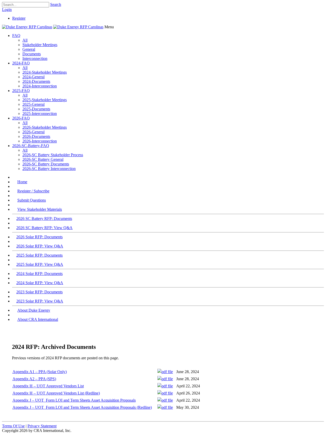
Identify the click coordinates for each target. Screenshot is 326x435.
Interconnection (34, 58)
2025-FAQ (21, 90)
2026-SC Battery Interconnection (49, 168)
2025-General (33, 104)
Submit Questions (31, 200)
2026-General (33, 132)
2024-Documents (36, 81)
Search (55, 4)
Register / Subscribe (33, 191)
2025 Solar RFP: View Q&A (39, 264)
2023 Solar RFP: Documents (39, 292)
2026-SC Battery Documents (45, 164)
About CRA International (37, 319)
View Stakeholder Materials (39, 209)
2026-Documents (36, 136)
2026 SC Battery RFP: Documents (44, 218)
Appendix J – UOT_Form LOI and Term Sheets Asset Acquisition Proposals (74, 400)
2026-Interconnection (39, 141)
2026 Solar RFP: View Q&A (39, 246)
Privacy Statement (42, 426)
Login (7, 9)
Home (22, 182)
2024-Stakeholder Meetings (44, 72)
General (28, 49)
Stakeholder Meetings (39, 45)
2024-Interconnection (39, 86)
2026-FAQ (21, 118)
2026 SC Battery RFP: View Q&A (44, 228)
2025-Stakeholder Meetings (44, 100)
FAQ (16, 35)
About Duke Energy (33, 310)
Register (18, 18)
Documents (31, 54)
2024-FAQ (21, 63)
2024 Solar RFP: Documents (39, 273)
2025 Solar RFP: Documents (39, 255)
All (25, 40)
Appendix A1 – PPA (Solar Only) (39, 372)
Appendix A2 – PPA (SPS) (34, 379)
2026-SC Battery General (42, 159)
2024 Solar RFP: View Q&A (39, 283)
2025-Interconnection (39, 113)
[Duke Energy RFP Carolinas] (27, 27)
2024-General (33, 77)
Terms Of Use (13, 426)
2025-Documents (36, 109)
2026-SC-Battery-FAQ (30, 145)
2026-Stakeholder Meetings (44, 127)
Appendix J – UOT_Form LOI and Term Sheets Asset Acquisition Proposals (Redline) (82, 407)
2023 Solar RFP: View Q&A (39, 301)
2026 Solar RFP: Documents (39, 237)
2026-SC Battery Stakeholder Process (52, 155)
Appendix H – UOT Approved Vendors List (48, 386)
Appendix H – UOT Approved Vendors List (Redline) (56, 393)
